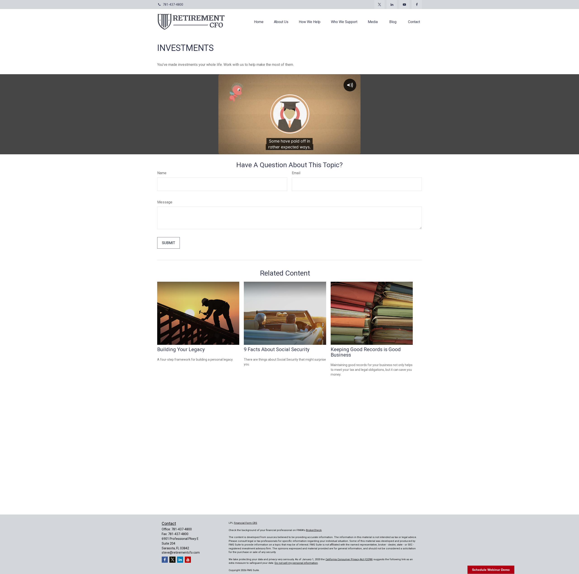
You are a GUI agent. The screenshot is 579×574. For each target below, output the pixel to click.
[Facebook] (417, 4)
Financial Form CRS (245, 523)
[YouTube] (404, 4)
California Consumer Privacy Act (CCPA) (349, 559)
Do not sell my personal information (296, 563)
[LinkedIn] (392, 4)
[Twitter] (379, 4)
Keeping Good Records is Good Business (366, 352)
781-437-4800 (173, 4)
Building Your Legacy (181, 349)
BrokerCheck (314, 530)
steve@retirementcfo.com (181, 552)
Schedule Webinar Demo (491, 570)
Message (164, 202)
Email (296, 173)
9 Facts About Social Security (276, 349)
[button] (258, 22)
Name (161, 173)
